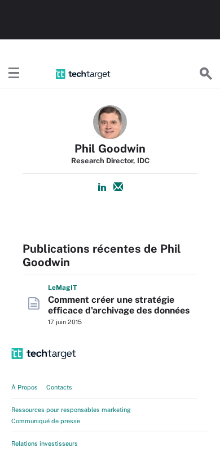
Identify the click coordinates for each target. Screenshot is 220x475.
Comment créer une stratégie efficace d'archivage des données (119, 305)
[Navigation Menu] (14, 74)
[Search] (206, 74)
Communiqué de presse (45, 421)
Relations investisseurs (44, 443)
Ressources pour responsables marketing (71, 409)
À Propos (24, 387)
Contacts (59, 387)
